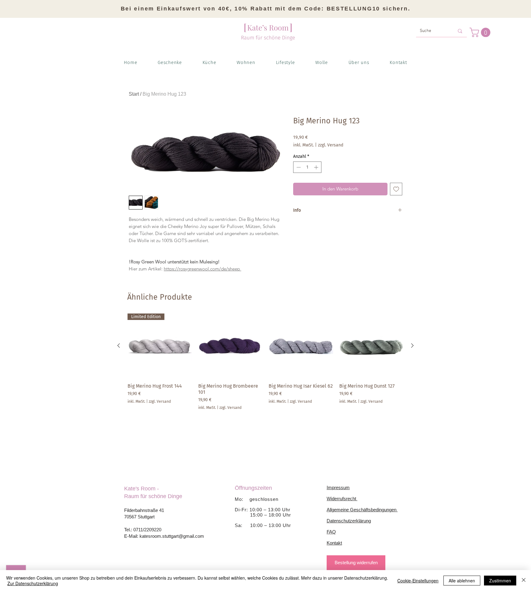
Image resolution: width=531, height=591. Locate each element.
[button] (481, 32)
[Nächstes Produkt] (412, 345)
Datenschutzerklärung (349, 520)
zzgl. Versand (330, 145)
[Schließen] (523, 580)
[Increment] (317, 167)
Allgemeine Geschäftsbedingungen (362, 509)
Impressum (338, 487)
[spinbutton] (307, 167)
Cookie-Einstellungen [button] (418, 580)
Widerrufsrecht (342, 498)
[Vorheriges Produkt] (118, 345)
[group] (265, 361)
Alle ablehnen (462, 580)
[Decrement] (298, 167)
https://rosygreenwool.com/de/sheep (202, 269)
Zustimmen (500, 580)
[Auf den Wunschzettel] (396, 189)
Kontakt (334, 542)
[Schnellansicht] (230, 345)
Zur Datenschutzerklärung (32, 583)
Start (134, 94)
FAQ (331, 531)
